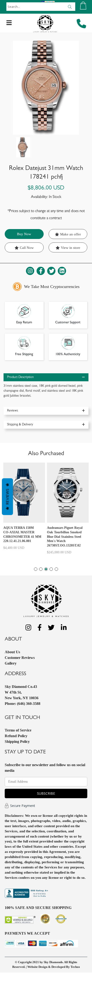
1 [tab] (35, 569)
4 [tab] (51, 569)
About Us (12, 652)
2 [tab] (40, 569)
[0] (83, 5)
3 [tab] (46, 569)
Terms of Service (18, 730)
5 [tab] (56, 569)
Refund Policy (16, 736)
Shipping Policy (17, 742)
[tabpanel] (24, 508)
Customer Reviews (20, 658)
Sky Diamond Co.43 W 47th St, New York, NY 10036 (21, 692)
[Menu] (9, 24)
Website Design (37, 967)
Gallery (11, 663)
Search (69, 6)
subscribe (46, 793)
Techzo (75, 967)
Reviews (7, 497)
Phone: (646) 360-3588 (22, 704)
